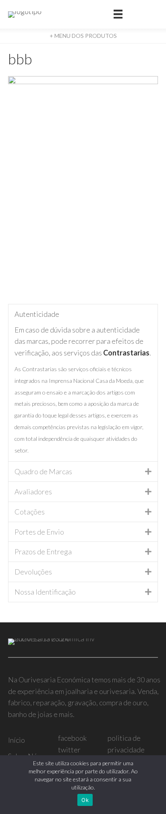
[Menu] (118, 14)
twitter (69, 749)
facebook (72, 737)
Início (16, 739)
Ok (85, 800)
